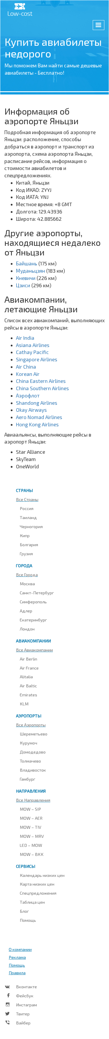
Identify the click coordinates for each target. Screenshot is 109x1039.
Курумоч (28, 742)
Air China (26, 366)
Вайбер (23, 1022)
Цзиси (23, 285)
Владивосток (33, 769)
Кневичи (25, 278)
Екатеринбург (33, 619)
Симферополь (33, 601)
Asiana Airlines (32, 345)
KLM (24, 703)
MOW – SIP (30, 809)
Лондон (27, 628)
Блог (24, 911)
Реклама (17, 957)
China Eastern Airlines (41, 381)
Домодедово (33, 751)
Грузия (26, 553)
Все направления (33, 800)
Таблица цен (32, 902)
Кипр (25, 535)
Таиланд (28, 517)
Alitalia (26, 676)
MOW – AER (31, 818)
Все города (27, 574)
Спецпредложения (38, 893)
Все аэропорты (31, 724)
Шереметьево (33, 733)
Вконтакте (26, 986)
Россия (26, 508)
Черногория (31, 526)
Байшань (26, 263)
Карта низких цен (37, 883)
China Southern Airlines (42, 388)
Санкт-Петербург (37, 592)
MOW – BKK (32, 854)
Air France (29, 667)
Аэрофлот (28, 395)
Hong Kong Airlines (37, 424)
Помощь (28, 920)
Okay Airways (31, 410)
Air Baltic (28, 685)
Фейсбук (24, 995)
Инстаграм (26, 1004)
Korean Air (28, 374)
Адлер (26, 610)
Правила (17, 972)
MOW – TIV (30, 827)
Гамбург (27, 779)
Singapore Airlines (36, 359)
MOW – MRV (32, 836)
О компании (20, 949)
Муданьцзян (30, 271)
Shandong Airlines (36, 403)
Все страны (27, 499)
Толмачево (30, 760)
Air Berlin (28, 658)
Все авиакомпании (34, 649)
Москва (27, 583)
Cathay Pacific (32, 352)
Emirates (28, 694)
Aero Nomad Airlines (39, 417)
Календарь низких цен (42, 875)
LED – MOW (31, 845)
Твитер (23, 1013)
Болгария (29, 544)
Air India (25, 338)
